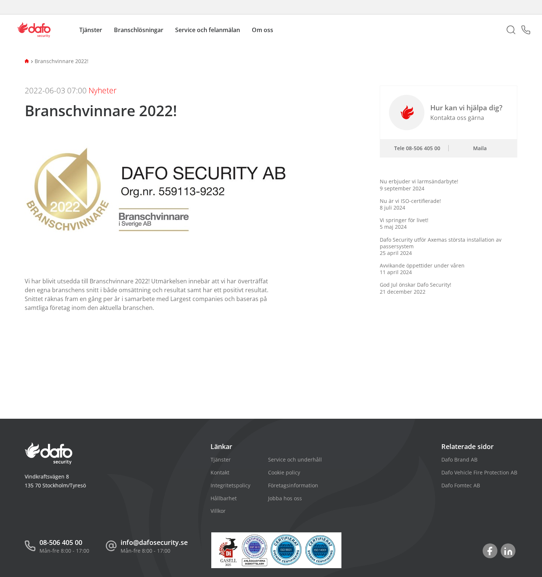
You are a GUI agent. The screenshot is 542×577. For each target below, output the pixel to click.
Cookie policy (284, 472)
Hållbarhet (224, 498)
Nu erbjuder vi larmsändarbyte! (419, 184)
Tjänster (221, 459)
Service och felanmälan (207, 30)
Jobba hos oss (285, 498)
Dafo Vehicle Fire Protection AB (479, 472)
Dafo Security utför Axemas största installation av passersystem (440, 246)
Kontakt (220, 472)
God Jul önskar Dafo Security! (415, 288)
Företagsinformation (293, 485)
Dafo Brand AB (459, 459)
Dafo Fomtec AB (460, 485)
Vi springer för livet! (404, 223)
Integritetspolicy (230, 485)
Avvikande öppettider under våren (422, 269)
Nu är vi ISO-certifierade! (410, 204)
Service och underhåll (295, 459)
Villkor (218, 510)
